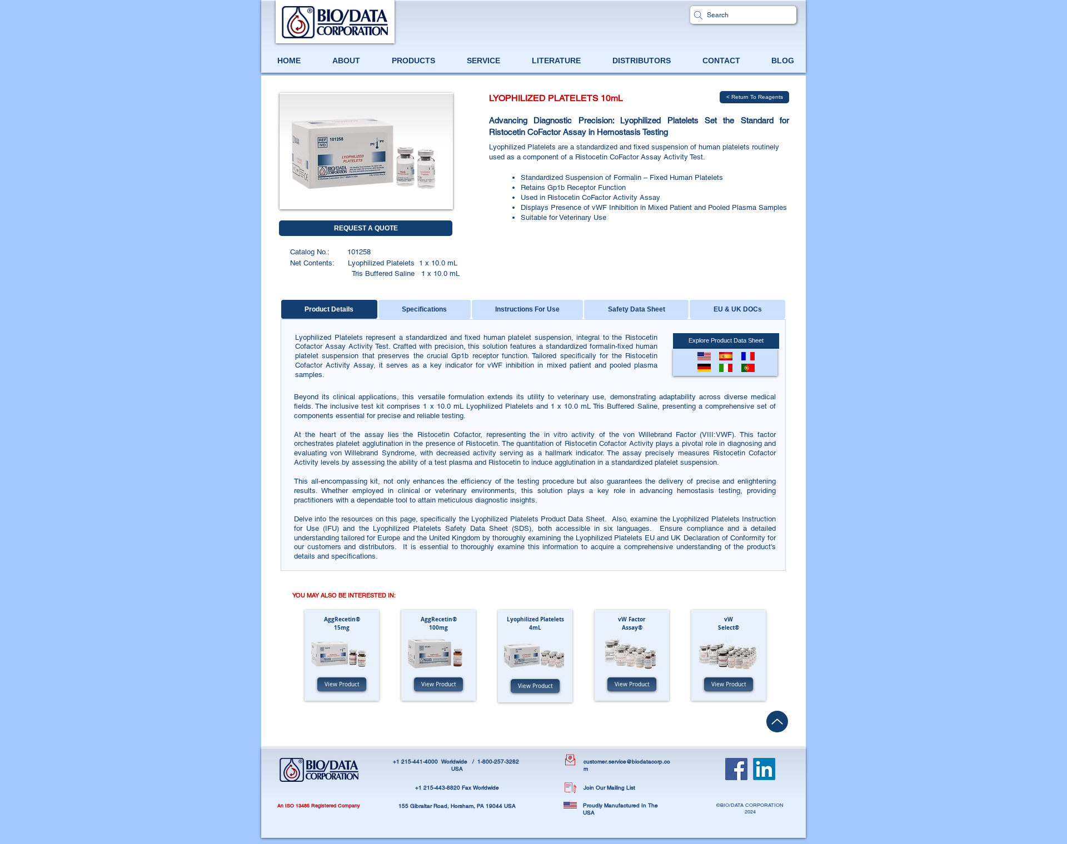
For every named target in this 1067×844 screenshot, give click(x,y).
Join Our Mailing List (609, 787)
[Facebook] (736, 769)
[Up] (777, 721)
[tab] (329, 309)
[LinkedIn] (764, 769)
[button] (704, 368)
